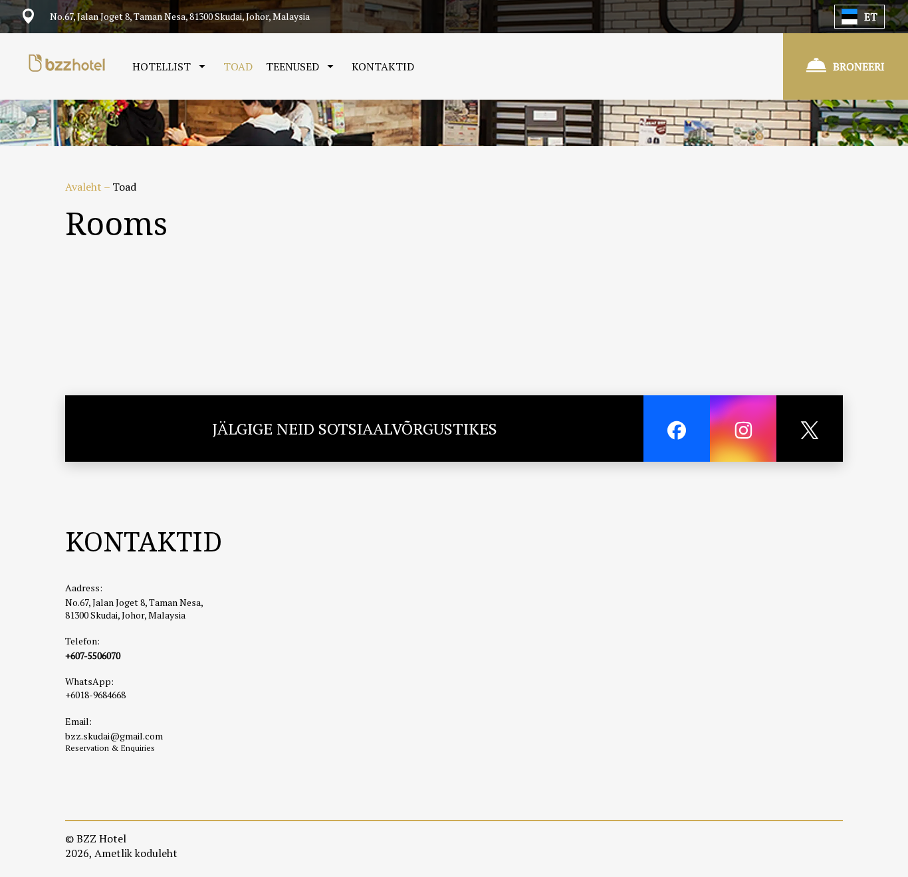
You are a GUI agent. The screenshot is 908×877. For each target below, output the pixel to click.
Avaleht (84, 186)
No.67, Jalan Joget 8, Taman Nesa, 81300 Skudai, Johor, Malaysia (134, 608)
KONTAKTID (383, 66)
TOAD (238, 66)
